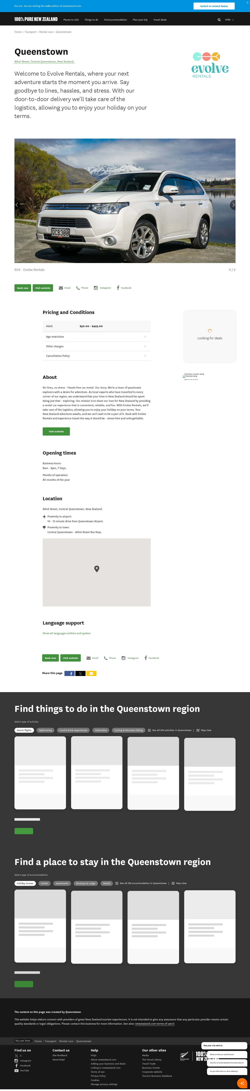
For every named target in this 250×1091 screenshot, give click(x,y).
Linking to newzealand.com (106, 1067)
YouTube (24, 1070)
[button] (71, 19)
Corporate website (152, 1071)
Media (145, 1055)
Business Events (151, 1067)
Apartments (62, 883)
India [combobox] (228, 19)
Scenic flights (24, 730)
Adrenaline (101, 730)
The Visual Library (152, 1059)
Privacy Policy (98, 1076)
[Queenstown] (210, 65)
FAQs (93, 1055)
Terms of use (98, 1071)
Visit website (42, 288)
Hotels (44, 883)
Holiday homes (25, 883)
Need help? (59, 1059)
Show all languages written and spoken (67, 633)
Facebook (24, 1065)
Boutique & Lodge (85, 883)
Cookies (95, 1080)
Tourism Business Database (157, 1076)
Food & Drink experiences (73, 730)
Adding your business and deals (108, 1063)
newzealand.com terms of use (154, 1023)
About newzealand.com (103, 1059)
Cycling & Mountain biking (128, 730)
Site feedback (60, 1055)
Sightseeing (45, 730)
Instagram (25, 1060)
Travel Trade (149, 1063)
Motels (106, 883)
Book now (22, 288)
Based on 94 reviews (191, 379)
